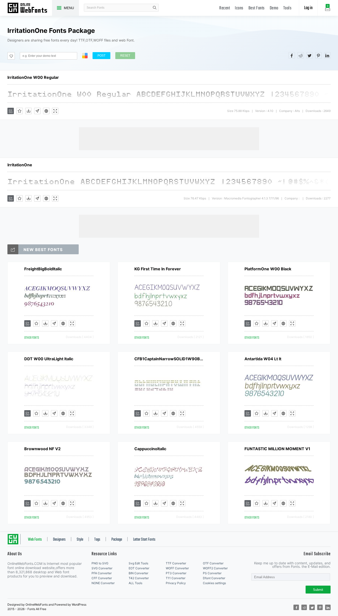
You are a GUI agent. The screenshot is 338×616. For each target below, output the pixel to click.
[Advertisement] (169, 138)
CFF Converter (102, 578)
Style (80, 539)
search (154, 7)
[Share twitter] (309, 55)
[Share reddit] (300, 55)
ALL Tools (135, 583)
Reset (125, 55)
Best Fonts (256, 8)
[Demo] (55, 111)
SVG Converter (102, 568)
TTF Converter (176, 563)
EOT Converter (139, 568)
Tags (97, 539)
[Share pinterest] (318, 55)
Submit (318, 590)
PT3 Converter (176, 573)
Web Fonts (35, 539)
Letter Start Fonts (144, 539)
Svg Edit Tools (138, 563)
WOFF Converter (177, 568)
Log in (308, 8)
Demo (274, 8)
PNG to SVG (100, 563)
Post (101, 55)
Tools (287, 8)
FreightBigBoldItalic (43, 268)
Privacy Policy (176, 583)
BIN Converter (138, 573)
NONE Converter (103, 583)
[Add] (10, 111)
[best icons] (12, 249)
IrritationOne (19, 164)
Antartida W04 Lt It (262, 358)
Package (116, 539)
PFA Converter (102, 573)
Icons (239, 8)
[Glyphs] (37, 111)
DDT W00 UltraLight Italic (48, 358)
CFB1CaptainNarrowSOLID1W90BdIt (169, 358)
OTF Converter (213, 563)
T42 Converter (139, 578)
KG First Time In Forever (157, 268)
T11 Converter (175, 578)
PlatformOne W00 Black (267, 268)
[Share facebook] (292, 55)
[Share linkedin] (327, 55)
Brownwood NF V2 (42, 448)
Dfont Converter (214, 578)
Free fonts (29, 8)
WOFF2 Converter (215, 568)
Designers (59, 539)
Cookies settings (214, 583)
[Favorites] (19, 111)
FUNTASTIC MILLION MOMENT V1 (277, 448)
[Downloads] (28, 111)
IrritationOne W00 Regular (33, 77)
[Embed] (46, 111)
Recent (224, 8)
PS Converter (212, 573)
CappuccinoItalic (150, 448)
